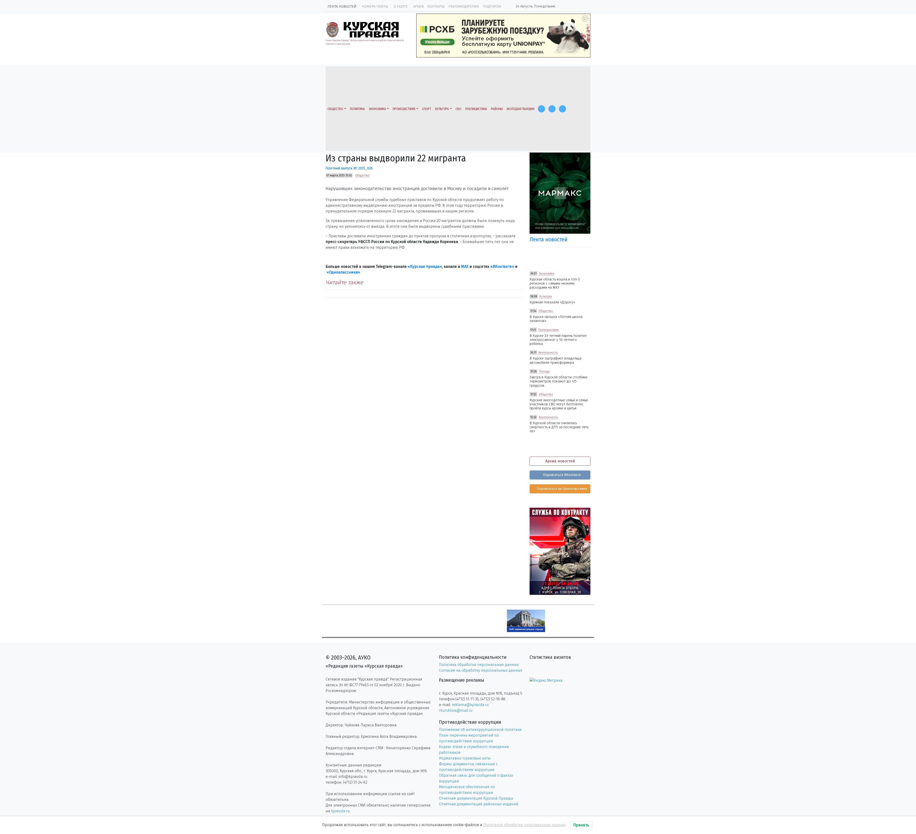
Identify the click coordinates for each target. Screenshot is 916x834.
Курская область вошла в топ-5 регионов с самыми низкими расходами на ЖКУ (555, 283)
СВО (458, 109)
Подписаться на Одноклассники (561, 489)
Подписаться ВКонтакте (561, 475)
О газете (401, 7)
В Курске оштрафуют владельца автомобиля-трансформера (555, 360)
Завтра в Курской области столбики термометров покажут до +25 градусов (558, 381)
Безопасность (548, 352)
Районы (497, 109)
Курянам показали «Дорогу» (552, 302)
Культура (442, 109)
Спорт (426, 109)
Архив (418, 7)
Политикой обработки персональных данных (524, 825)
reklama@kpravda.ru (470, 704)
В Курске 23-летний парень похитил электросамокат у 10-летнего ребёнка (558, 340)
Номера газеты (375, 7)
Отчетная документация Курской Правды (476, 798)
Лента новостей (342, 7)
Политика (357, 109)
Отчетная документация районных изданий (478, 804)
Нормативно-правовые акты (465, 758)
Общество (335, 109)
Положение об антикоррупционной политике (480, 729)
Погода (544, 371)
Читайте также (344, 282)
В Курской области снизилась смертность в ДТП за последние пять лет (559, 427)
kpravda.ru (340, 811)
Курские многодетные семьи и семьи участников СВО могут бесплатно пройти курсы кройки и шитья (559, 404)
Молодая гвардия (520, 109)
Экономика (377, 109)
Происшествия (404, 109)
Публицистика (476, 109)
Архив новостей (560, 461)
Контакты (436, 7)
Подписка (492, 7)
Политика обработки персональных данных (479, 664)
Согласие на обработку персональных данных (480, 670)
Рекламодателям (463, 7)
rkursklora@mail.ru (456, 710)
